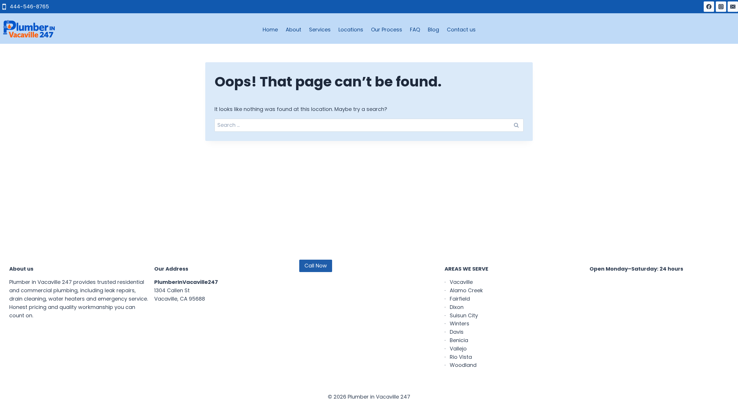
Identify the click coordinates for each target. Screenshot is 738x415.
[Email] (733, 6)
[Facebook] (709, 6)
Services (320, 29)
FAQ (415, 29)
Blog (433, 29)
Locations (350, 29)
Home (270, 29)
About (293, 29)
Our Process (386, 29)
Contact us (461, 29)
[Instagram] (721, 6)
